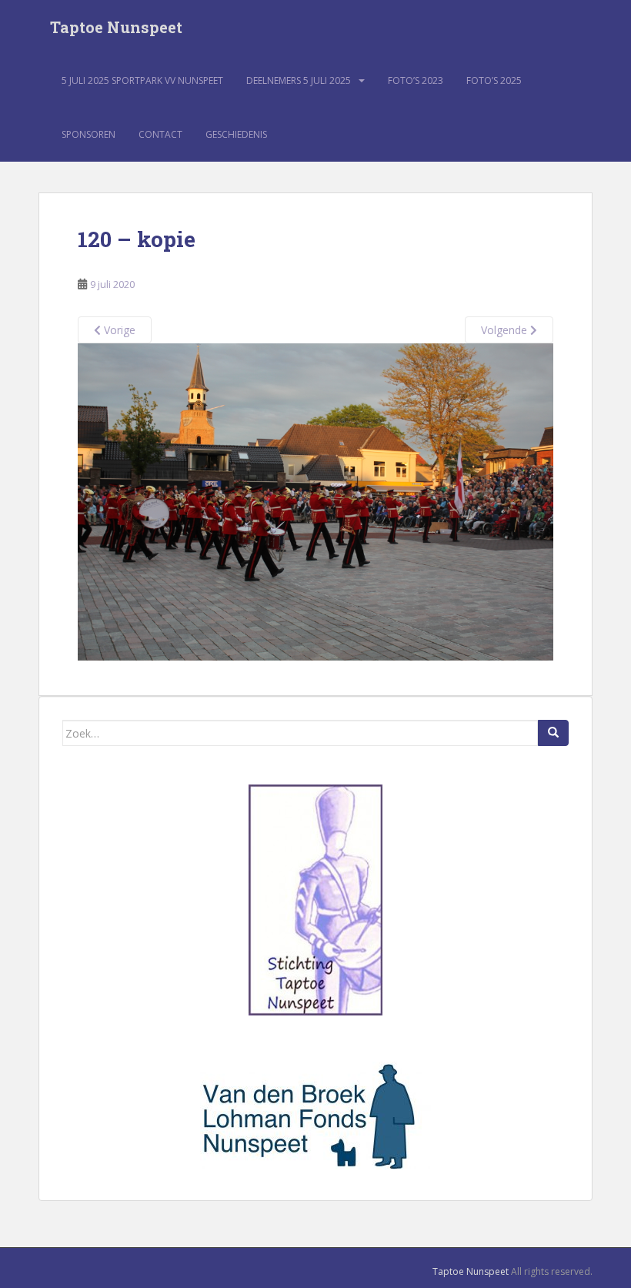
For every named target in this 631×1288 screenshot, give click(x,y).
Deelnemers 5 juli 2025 (298, 80)
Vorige (118, 330)
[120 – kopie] (315, 500)
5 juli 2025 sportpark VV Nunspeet (142, 80)
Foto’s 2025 (494, 80)
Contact (160, 134)
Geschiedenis (236, 134)
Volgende (505, 330)
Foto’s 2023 (415, 80)
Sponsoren (88, 134)
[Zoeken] (553, 733)
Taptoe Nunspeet (116, 27)
